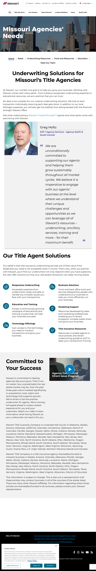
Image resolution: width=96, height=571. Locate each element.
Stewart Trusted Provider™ (43, 115)
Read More (81, 515)
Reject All (36, 565)
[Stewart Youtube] (87, 553)
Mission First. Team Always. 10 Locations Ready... (55, 539)
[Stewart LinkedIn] (82, 553)
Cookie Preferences (12, 565)
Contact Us (46, 3)
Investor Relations (61, 12)
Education (83, 58)
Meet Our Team (48, 63)
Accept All (50, 565)
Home (11, 58)
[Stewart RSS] (92, 553)
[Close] (56, 546)
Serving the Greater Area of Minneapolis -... (55, 542)
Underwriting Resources (38, 58)
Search (30, 3)
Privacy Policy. (32, 561)
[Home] (10, 12)
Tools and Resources (64, 58)
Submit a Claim (71, 3)
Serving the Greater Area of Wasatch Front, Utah (55, 536)
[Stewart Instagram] (78, 553)
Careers (37, 3)
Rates (20, 58)
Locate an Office (58, 3)
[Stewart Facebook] (74, 553)
